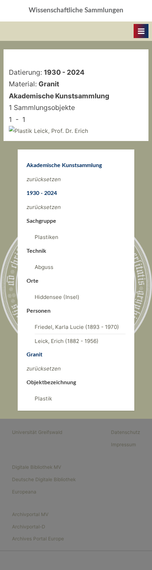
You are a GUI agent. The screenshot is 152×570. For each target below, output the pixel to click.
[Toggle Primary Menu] (141, 31)
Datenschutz (125, 432)
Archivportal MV (30, 514)
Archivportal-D (28, 526)
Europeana (24, 492)
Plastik (43, 398)
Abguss (44, 267)
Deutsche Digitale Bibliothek (44, 479)
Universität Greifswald (37, 432)
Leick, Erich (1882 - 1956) (67, 341)
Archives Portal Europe (38, 538)
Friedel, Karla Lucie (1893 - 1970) (77, 327)
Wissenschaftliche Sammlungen (76, 10)
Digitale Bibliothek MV (36, 467)
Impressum (123, 444)
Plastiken (46, 237)
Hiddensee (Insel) (57, 297)
